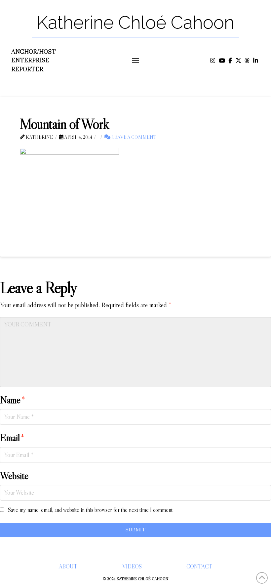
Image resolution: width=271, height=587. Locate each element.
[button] (135, 60)
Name (12, 400)
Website (14, 476)
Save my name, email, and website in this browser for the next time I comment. (91, 510)
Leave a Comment (133, 137)
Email (12, 438)
